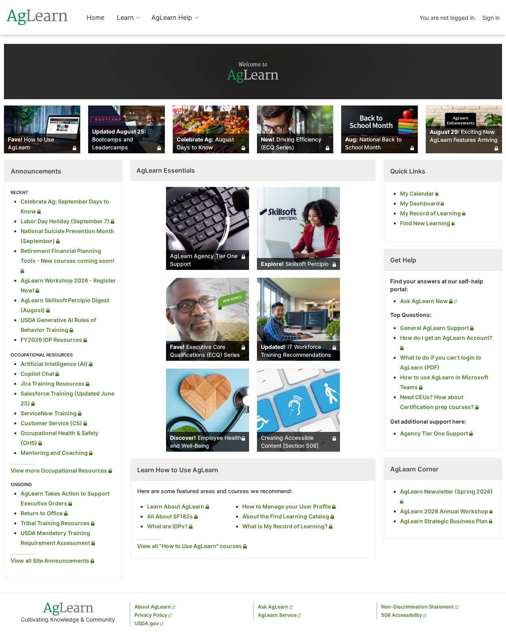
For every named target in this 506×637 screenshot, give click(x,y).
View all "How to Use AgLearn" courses (190, 546)
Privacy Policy (150, 615)
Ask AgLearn (273, 607)
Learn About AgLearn (176, 506)
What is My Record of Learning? (285, 526)
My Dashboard (420, 203)
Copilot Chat (38, 373)
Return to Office (42, 513)
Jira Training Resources (53, 383)
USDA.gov (146, 623)
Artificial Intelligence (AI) (55, 363)
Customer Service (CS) (52, 423)
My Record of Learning (431, 213)
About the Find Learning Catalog (286, 516)
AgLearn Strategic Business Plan (444, 521)
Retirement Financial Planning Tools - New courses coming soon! (67, 255)
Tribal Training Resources (56, 523)
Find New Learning (425, 223)
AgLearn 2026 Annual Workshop (444, 511)
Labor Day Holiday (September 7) (66, 221)
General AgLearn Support (435, 327)
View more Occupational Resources (59, 470)
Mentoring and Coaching (55, 452)
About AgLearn (152, 607)
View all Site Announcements (51, 560)
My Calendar (417, 193)
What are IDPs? (168, 526)
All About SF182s (170, 516)
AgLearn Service (277, 615)
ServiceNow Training (49, 413)
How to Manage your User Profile (287, 506)
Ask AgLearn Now (424, 301)
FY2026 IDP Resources (52, 339)
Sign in (491, 17)
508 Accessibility (401, 615)
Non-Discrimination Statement (417, 607)
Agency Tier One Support (434, 433)
